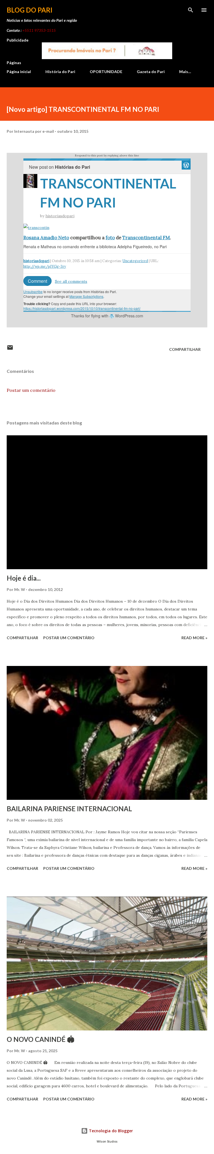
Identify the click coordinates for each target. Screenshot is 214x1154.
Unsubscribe (33, 291)
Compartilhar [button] (185, 349)
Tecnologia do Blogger (110, 1130)
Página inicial (19, 71)
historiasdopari (59, 215)
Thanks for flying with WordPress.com (107, 315)
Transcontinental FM (146, 238)
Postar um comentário (31, 390)
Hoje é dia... (24, 578)
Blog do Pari (29, 10)
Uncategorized (135, 261)
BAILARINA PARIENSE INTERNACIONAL (69, 809)
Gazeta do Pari (151, 71)
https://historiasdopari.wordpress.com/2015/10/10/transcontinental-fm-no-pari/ (81, 308)
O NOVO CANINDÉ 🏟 (40, 1039)
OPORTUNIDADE (106, 71)
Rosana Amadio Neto (46, 238)
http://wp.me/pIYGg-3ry (44, 266)
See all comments (71, 281)
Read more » (194, 637)
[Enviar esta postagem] (10, 349)
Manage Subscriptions (86, 296)
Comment (37, 281)
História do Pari (60, 71)
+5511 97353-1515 (39, 30)
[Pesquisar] (190, 10)
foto (110, 238)
